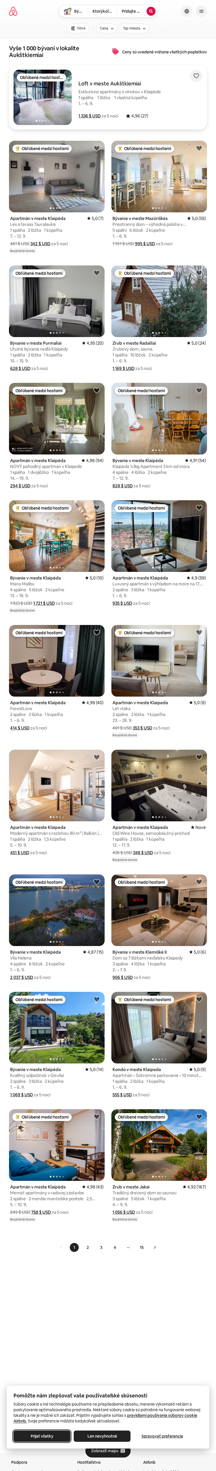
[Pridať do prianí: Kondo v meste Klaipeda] (199, 999)
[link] (61, 1247)
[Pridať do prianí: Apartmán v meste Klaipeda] (199, 632)
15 (142, 1247)
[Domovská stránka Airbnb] (13, 11)
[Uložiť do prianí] (196, 76)
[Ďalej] (154, 1247)
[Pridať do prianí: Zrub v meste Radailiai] (199, 272)
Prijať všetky (42, 1436)
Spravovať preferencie (162, 1436)
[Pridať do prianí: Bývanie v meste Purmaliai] (96, 272)
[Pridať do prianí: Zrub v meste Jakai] (199, 1116)
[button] (89, 116)
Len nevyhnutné (102, 1436)
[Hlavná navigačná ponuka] (201, 11)
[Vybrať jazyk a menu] (186, 11)
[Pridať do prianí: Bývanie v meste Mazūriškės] (199, 148)
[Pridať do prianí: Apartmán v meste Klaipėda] (96, 148)
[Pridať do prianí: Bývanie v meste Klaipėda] (199, 390)
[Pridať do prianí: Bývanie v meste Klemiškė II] (199, 881)
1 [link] (74, 1247)
